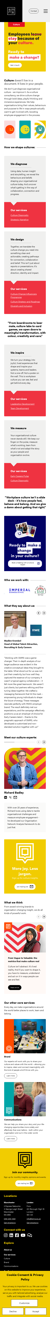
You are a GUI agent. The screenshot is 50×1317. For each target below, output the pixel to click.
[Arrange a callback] (10, 797)
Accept (35, 1311)
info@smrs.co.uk (34, 1218)
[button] (39, 613)
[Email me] (15, 797)
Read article (14, 987)
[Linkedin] (5, 797)
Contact (34, 10)
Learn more (11, 1075)
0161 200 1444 (9, 1218)
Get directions (10, 1222)
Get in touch (14, 65)
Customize (24, 1303)
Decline (13, 1311)
